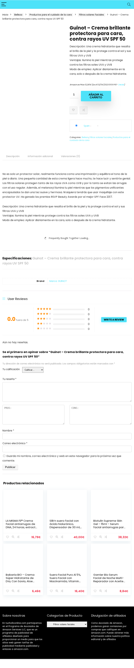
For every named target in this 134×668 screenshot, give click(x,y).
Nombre (8, 430)
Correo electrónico (14, 443)
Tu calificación (11, 369)
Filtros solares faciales (91, 14)
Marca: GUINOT (58, 281)
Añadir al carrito (96, 96)
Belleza (18, 14)
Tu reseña (9, 379)
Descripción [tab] (13, 156)
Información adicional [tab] (40, 156)
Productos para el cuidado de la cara (51, 14)
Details (121, 84)
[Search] (129, 4)
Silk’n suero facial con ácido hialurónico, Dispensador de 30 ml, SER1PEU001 (65, 525)
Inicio (5, 14)
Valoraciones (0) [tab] (70, 156)
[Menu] (4, 4)
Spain (87, 125)
